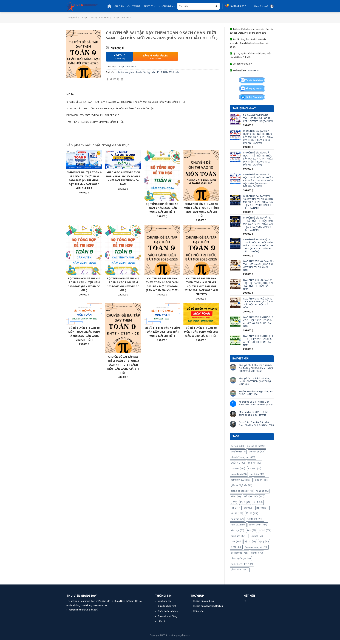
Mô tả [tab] (70, 94)
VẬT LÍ (250, 541)
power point (258, 524)
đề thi (257, 552)
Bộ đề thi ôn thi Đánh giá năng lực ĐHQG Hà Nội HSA (256, 393)
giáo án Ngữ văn (241, 485)
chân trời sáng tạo (243, 457)
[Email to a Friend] (115, 79)
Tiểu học (256, 536)
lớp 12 (252, 513)
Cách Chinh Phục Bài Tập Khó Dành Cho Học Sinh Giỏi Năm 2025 (256, 423)
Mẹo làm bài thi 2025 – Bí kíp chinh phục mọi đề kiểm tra (253, 413)
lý (234, 502)
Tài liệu (83, 17)
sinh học (237, 530)
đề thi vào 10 (239, 569)
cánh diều (239, 474)
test (251, 530)
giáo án (261, 479)
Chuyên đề (133, 6)
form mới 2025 (241, 479)
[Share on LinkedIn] (122, 79)
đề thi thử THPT (242, 564)
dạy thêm (257, 474)
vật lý (264, 541)
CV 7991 (254, 468)
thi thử (265, 530)
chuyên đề (257, 451)
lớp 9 (248, 508)
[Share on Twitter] (111, 79)
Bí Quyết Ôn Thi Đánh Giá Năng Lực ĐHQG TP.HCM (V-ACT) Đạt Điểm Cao (255, 381)
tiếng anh (238, 536)
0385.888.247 (253, 70)
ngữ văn (237, 519)
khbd (236, 496)
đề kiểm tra (239, 552)
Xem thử (119, 57)
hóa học (262, 491)
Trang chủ (71, 17)
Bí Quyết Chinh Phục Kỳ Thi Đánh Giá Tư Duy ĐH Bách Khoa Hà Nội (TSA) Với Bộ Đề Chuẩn (256, 368)
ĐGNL (236, 547)
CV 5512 (238, 468)
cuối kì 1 (254, 462)
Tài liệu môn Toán (100, 17)
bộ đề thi (238, 451)
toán (236, 541)
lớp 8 (235, 508)
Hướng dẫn (166, 6)
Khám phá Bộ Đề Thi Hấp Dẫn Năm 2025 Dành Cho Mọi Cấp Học (256, 403)
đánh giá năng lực (256, 547)
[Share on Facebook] (107, 79)
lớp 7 (258, 502)
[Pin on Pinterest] (118, 79)
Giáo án (119, 6)
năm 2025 (238, 524)
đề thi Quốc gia (241, 558)
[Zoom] (70, 74)
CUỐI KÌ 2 (238, 462)
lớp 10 (262, 508)
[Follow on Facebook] (245, 601)
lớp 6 (245, 502)
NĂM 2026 (255, 519)
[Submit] (216, 6)
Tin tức (148, 6)
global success (242, 491)
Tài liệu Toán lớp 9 (121, 17)
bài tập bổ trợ (256, 446)
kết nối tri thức (254, 496)
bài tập (237, 446)
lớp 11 (237, 513)
